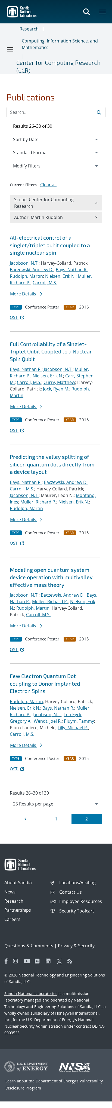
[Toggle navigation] (10, 49)
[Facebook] (6, 961)
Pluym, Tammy (79, 721)
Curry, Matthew (59, 382)
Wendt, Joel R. (48, 721)
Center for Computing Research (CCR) (58, 66)
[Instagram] (17, 961)
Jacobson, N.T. (24, 263)
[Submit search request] (98, 112)
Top (96, 1102)
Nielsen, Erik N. (60, 276)
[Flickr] (39, 961)
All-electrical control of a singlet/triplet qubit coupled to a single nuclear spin (50, 245)
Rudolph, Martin (26, 276)
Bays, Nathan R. (72, 270)
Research (29, 29)
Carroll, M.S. (45, 283)
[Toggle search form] (86, 12)
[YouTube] (28, 961)
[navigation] (56, 803)
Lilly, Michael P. (73, 728)
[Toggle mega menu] (103, 12)
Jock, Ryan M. (56, 389)
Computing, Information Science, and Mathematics (60, 44)
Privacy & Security (76, 946)
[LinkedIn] (50, 961)
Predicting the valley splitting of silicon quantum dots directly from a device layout (52, 464)
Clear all (48, 185)
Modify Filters (34, 166)
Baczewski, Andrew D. (32, 270)
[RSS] (71, 961)
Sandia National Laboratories (30, 993)
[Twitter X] (61, 961)
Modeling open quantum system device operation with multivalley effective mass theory (51, 577)
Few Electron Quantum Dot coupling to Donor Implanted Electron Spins (45, 683)
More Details (23, 294)
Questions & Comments (28, 946)
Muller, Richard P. (38, 502)
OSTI (14, 317)
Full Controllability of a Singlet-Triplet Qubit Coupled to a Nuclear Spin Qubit (51, 351)
